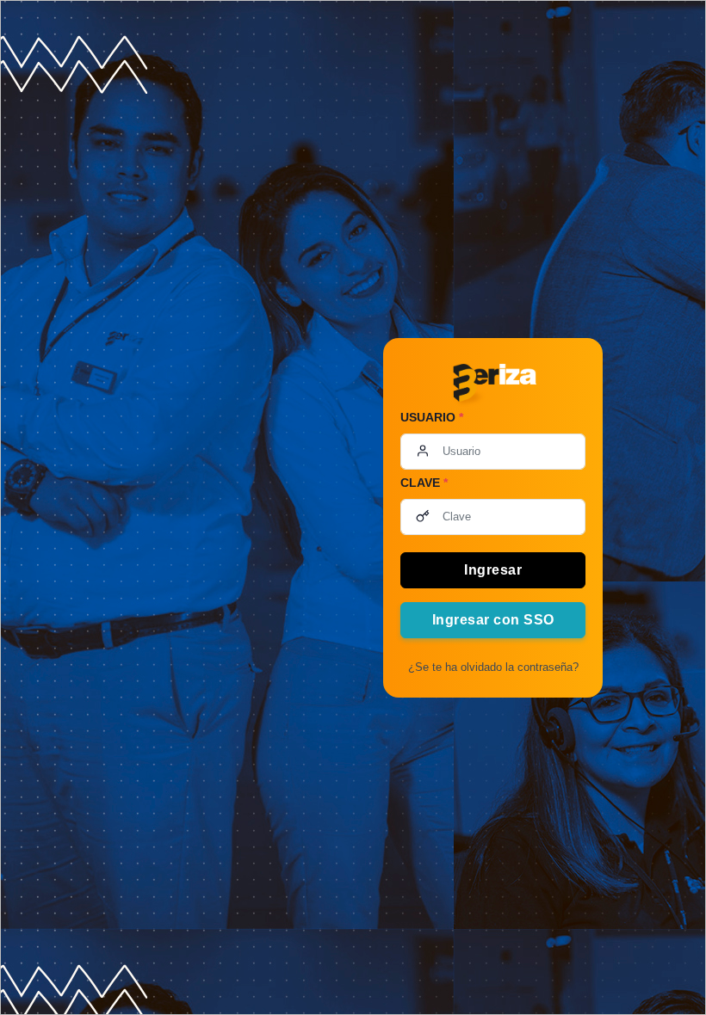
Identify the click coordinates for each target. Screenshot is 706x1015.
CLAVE (424, 482)
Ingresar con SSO (493, 619)
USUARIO (431, 417)
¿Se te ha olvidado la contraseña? (493, 667)
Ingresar (493, 570)
